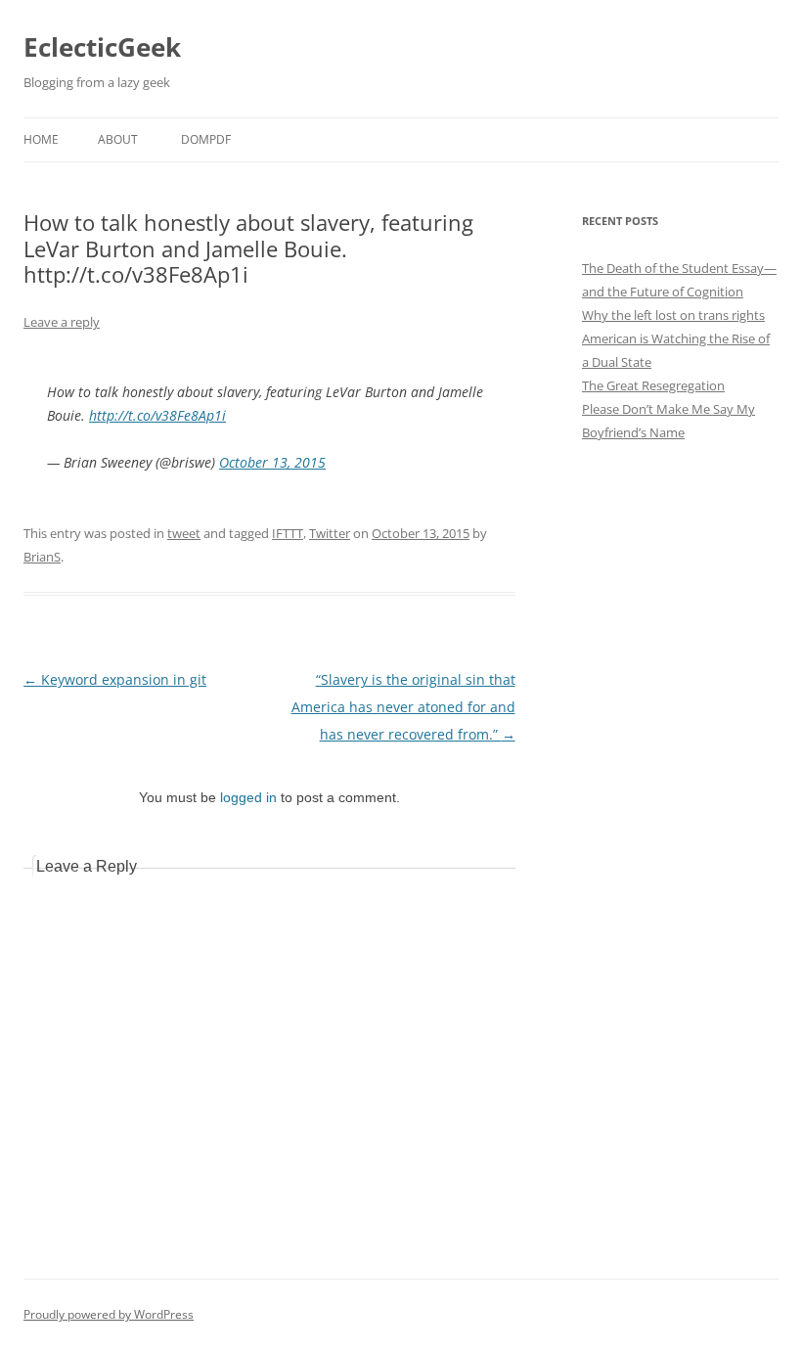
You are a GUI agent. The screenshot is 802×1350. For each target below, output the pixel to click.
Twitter (329, 533)
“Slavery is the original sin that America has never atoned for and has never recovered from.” (403, 706)
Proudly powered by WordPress (108, 1314)
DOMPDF (206, 139)
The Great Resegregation (653, 385)
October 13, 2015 (272, 462)
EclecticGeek (102, 47)
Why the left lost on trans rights (673, 315)
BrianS (42, 556)
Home (41, 139)
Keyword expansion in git (114, 679)
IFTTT (287, 533)
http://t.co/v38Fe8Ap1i (157, 415)
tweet (183, 533)
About (118, 139)
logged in (248, 797)
